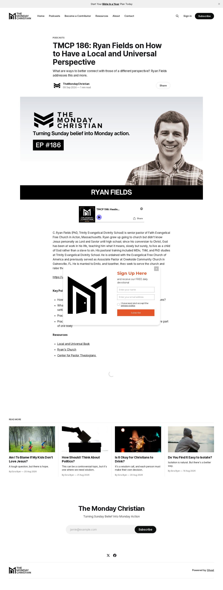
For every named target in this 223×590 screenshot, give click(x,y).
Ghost (210, 570)
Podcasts (54, 15)
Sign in (187, 15)
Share (163, 85)
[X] (108, 555)
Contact (129, 15)
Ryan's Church (66, 349)
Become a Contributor (78, 15)
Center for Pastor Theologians (77, 355)
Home (40, 15)
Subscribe (204, 16)
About (116, 15)
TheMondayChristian (76, 83)
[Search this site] (177, 16)
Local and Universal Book (73, 343)
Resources (102, 15)
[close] (219, 4)
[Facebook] (114, 555)
